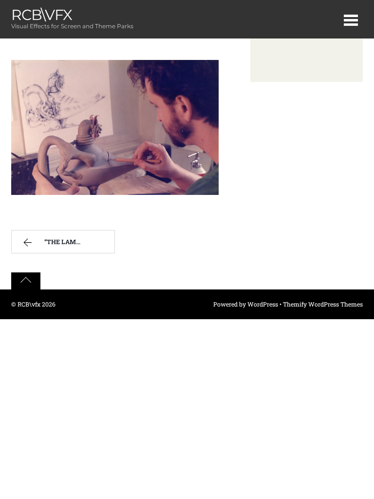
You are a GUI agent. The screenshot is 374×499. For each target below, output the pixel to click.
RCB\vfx (29, 304)
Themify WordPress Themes (323, 304)
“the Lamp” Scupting (79, 242)
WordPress (262, 304)
